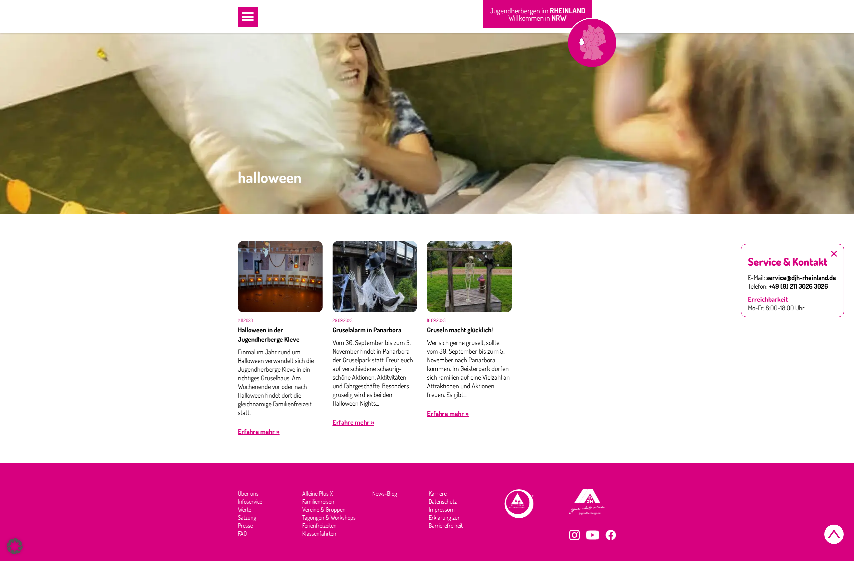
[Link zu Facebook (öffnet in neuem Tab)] (610, 535)
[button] (248, 17)
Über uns (248, 493)
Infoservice (250, 501)
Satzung (247, 517)
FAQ (242, 533)
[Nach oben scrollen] (834, 534)
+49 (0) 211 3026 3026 (798, 286)
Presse (245, 525)
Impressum (442, 509)
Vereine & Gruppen (324, 509)
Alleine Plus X (317, 493)
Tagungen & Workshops (329, 517)
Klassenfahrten (319, 533)
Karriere (438, 493)
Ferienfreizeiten (319, 525)
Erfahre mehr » (259, 431)
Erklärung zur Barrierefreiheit (446, 521)
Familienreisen (318, 501)
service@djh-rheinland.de (801, 277)
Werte (244, 509)
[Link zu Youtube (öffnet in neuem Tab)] (592, 535)
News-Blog (384, 493)
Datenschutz (443, 501)
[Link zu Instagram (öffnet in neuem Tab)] (574, 535)
